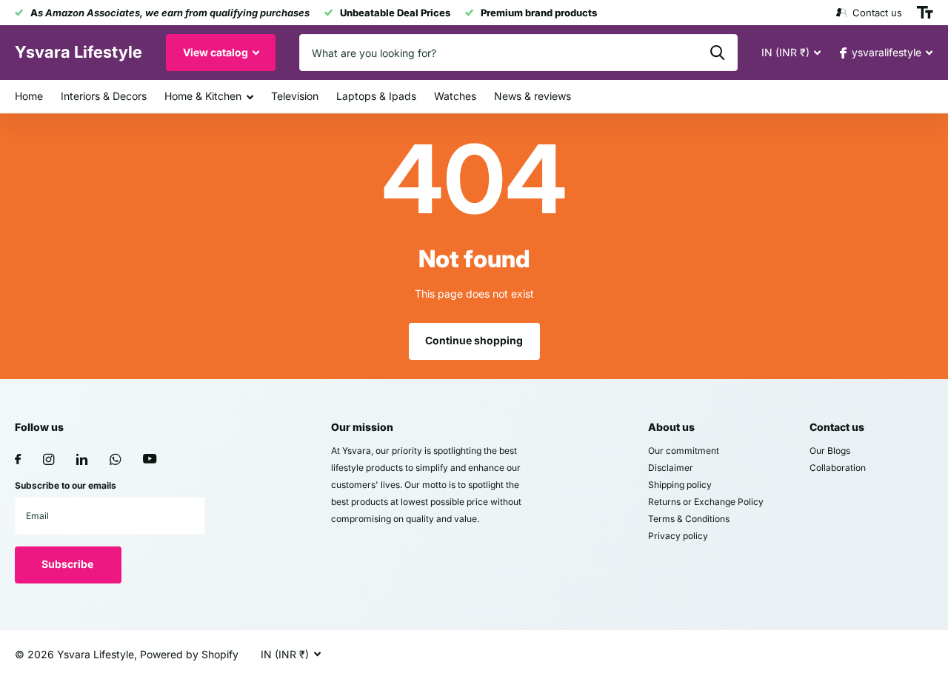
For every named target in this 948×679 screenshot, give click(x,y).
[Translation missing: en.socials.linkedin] (81, 459)
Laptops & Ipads (376, 96)
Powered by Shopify (189, 654)
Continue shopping (474, 340)
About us (671, 427)
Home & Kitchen (202, 96)
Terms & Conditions (689, 518)
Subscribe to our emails (65, 485)
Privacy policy (678, 535)
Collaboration (838, 467)
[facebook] (18, 460)
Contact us (837, 427)
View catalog (216, 52)
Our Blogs (830, 450)
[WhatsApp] (115, 459)
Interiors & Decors (104, 96)
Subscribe (68, 564)
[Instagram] (48, 459)
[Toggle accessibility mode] (925, 12)
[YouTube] (149, 459)
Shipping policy (680, 484)
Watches (455, 96)
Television (294, 96)
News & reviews (532, 96)
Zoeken (717, 52)
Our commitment (683, 450)
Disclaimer (670, 467)
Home (29, 96)
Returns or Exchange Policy (706, 501)
